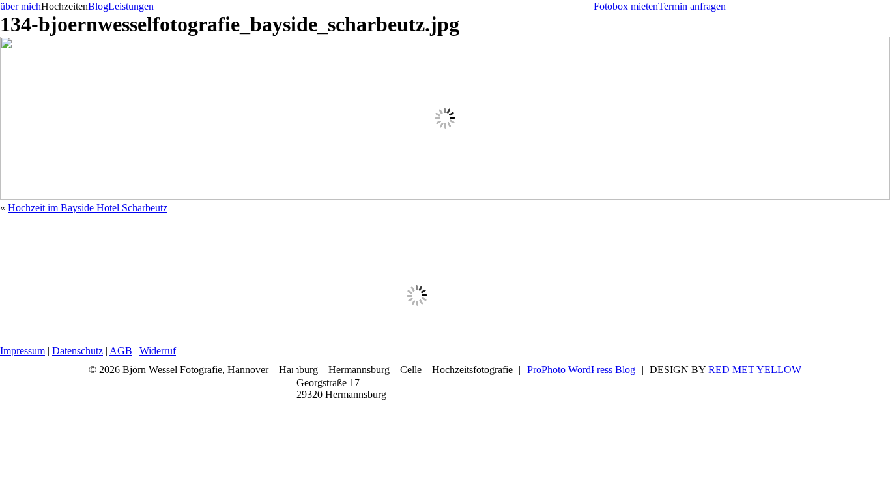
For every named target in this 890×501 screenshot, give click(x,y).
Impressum (22, 350)
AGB (120, 350)
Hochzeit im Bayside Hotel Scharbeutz (87, 207)
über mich (20, 6)
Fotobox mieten (626, 6)
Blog (98, 6)
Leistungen (131, 6)
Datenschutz (77, 350)
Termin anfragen (692, 6)
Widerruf (157, 350)
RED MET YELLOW (754, 369)
